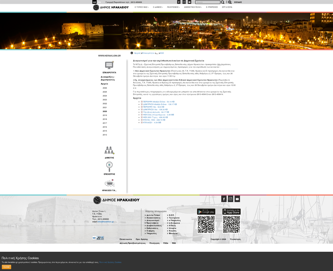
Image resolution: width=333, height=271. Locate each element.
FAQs (165, 243)
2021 (105, 107)
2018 (105, 119)
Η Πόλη (172, 225)
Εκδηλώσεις (152, 228)
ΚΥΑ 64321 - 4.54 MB (152, 122)
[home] (112, 8)
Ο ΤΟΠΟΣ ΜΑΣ (141, 7)
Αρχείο (104, 83)
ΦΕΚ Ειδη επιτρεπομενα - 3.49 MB (158, 114)
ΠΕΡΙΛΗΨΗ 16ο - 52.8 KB (153, 107)
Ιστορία (172, 228)
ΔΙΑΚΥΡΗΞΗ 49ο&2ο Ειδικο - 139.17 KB (160, 104)
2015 (105, 130)
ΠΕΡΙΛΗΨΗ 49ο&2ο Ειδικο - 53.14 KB (158, 101)
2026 (105, 88)
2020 (162, 53)
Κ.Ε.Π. (171, 215)
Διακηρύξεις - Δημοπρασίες (108, 78)
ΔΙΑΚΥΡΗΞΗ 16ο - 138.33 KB (155, 109)
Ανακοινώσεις (153, 217)
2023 (105, 99)
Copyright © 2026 (218, 239)
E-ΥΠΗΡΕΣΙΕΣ (212, 7)
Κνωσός (173, 230)
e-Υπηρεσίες (175, 220)
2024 (105, 95)
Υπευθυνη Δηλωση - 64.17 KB (156, 112)
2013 (105, 134)
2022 (105, 103)
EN (99, 2)
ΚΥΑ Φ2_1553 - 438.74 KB (154, 120)
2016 (105, 127)
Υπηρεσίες (152, 233)
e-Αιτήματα (174, 223)
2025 (105, 91)
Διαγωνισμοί (153, 220)
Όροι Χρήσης (142, 239)
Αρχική (137, 53)
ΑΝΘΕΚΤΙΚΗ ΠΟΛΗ (192, 7)
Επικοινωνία (126, 239)
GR (94, 2)
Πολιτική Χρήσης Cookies (110, 262)
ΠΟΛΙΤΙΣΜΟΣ (173, 7)
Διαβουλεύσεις (154, 225)
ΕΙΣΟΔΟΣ (238, 2)
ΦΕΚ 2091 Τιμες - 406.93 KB (155, 117)
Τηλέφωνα (174, 217)
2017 (105, 123)
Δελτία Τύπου (153, 215)
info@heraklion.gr (106, 221)
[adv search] (229, 2)
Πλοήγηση (154, 243)
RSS (174, 243)
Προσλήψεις (152, 223)
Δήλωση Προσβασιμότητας (133, 243)
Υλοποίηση (235, 239)
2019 (105, 115)
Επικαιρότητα (148, 53)
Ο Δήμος (151, 230)
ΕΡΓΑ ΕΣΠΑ (227, 7)
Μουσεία (173, 233)
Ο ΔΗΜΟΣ (157, 7)
